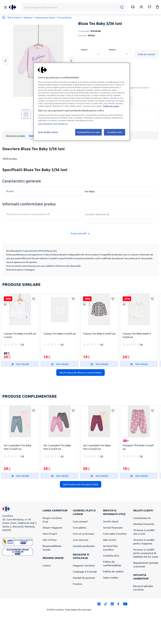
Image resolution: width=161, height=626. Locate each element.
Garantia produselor (84, 545)
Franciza (77, 583)
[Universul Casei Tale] (14, 7)
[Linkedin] (112, 604)
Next (71, 60)
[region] (81, 102)
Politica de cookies (113, 571)
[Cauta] (121, 7)
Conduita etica (111, 555)
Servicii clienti (110, 521)
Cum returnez (80, 539)
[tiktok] (105, 604)
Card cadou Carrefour (115, 533)
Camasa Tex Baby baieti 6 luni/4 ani (137, 335)
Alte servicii (109, 539)
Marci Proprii (50, 533)
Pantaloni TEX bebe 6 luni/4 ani (138, 447)
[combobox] (90, 54)
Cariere (47, 565)
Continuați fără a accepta (88, 132)
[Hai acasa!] (3, 17)
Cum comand (80, 521)
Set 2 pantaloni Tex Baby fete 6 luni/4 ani (17, 447)
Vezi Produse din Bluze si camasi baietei (80, 372)
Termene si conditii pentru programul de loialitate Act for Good (145, 553)
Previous (5, 60)
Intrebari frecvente (143, 523)
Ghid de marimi (146, 54)
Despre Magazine (52, 527)
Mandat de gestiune (84, 577)
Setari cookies (111, 577)
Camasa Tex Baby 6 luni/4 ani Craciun (20, 335)
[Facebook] (118, 604)
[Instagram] (98, 604)
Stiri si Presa (49, 539)
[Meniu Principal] (5, 7)
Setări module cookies (48, 132)
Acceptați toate (114, 132)
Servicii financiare (113, 527)
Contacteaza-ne (142, 517)
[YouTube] (125, 604)
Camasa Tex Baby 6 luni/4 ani (59, 333)
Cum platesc (79, 527)
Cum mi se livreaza (83, 533)
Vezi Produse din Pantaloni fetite (80, 484)
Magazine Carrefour (84, 565)
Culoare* (84, 49)
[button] (157, 7)
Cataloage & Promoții (85, 571)
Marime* (112, 49)
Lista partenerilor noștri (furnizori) (52, 123)
